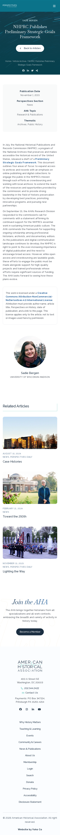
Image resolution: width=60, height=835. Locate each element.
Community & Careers (30, 742)
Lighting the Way (14, 571)
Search (30, 775)
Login (30, 768)
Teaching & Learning (30, 729)
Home (8, 61)
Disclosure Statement (30, 802)
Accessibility (30, 795)
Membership (30, 762)
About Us (30, 755)
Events (30, 735)
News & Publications (30, 749)
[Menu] (54, 6)
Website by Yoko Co (30, 829)
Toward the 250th (14, 516)
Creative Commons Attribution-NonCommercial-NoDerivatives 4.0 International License (29, 296)
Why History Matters (30, 722)
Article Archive (19, 61)
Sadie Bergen (30, 20)
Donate (30, 782)
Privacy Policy (30, 788)
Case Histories (12, 461)
